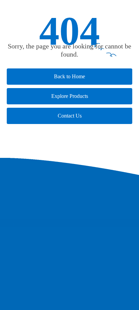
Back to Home (69, 76)
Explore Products (69, 96)
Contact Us (70, 116)
